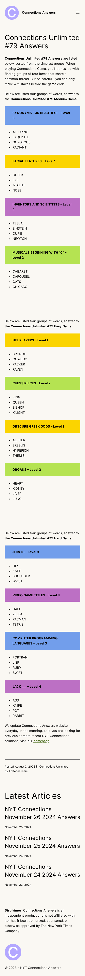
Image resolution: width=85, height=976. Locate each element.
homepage (41, 741)
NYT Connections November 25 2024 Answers (42, 842)
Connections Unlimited (53, 766)
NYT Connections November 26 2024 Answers (42, 813)
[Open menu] (78, 12)
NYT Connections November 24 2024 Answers (42, 870)
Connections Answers (39, 12)
